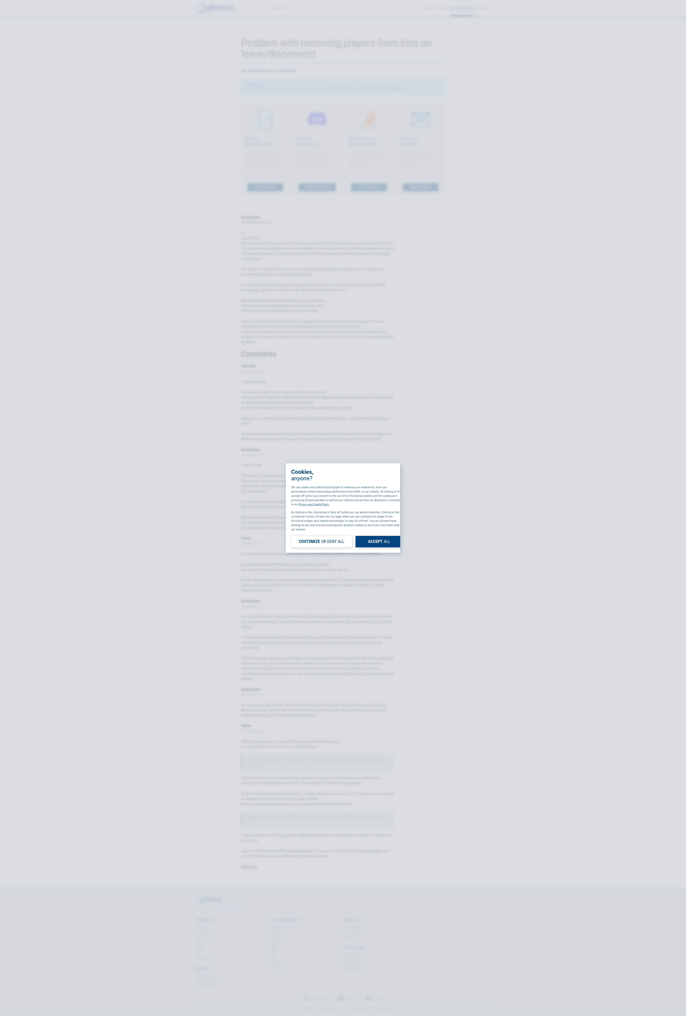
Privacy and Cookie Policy (314, 504)
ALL (379, 541)
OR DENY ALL (321, 541)
